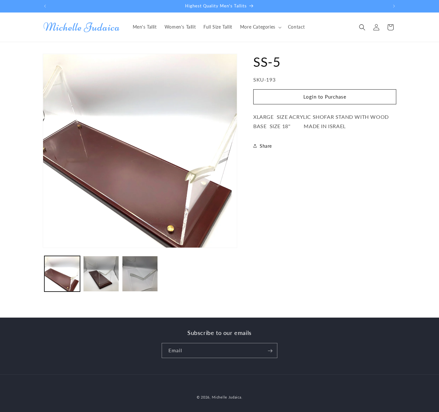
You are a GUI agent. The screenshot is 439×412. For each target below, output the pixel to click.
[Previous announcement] (45, 6)
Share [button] (266, 146)
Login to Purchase (324, 97)
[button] (260, 27)
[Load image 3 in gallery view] (140, 274)
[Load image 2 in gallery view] (101, 274)
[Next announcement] (394, 6)
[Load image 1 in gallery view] (62, 274)
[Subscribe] (270, 350)
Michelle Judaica (226, 397)
